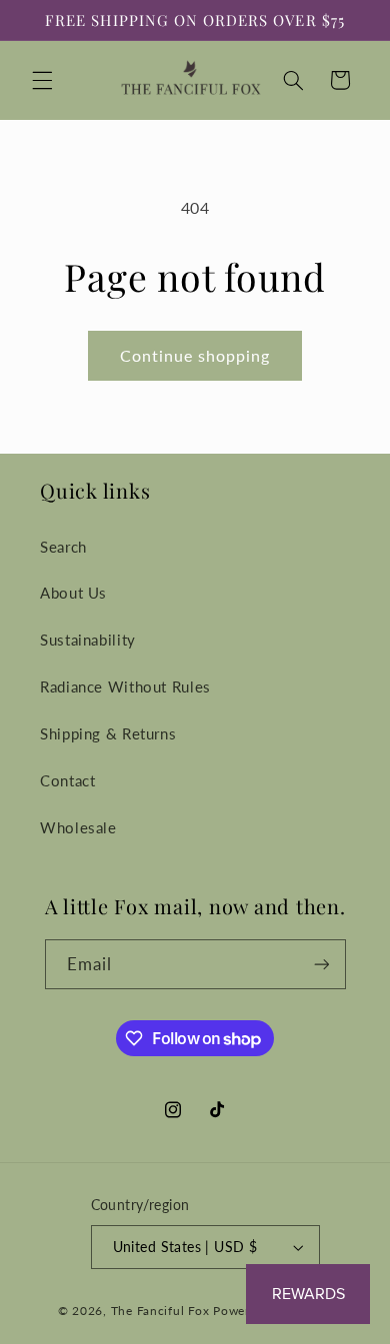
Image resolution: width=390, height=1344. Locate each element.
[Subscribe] (321, 963)
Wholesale (78, 827)
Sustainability (88, 640)
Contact (67, 780)
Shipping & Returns (108, 733)
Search (63, 547)
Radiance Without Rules (125, 686)
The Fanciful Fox (160, 1310)
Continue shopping (195, 355)
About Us (73, 593)
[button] (42, 80)
